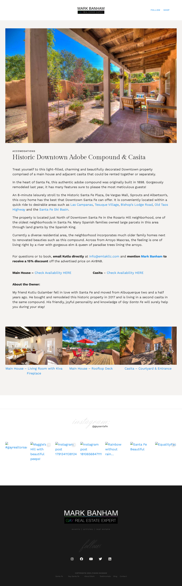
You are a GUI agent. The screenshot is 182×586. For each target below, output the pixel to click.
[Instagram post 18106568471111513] (91, 453)
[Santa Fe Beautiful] (141, 453)
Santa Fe (59, 576)
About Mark (89, 576)
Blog (115, 576)
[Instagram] (72, 559)
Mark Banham (151, 256)
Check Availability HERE (53, 273)
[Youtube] (91, 559)
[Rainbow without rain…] (116, 453)
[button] (8, 10)
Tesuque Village (107, 204)
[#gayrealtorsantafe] (16, 453)
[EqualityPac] (166, 453)
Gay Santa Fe (73, 576)
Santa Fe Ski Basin (53, 209)
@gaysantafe (100, 426)
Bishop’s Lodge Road (137, 204)
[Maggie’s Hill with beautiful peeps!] (41, 453)
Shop (167, 10)
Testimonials (105, 576)
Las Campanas (81, 204)
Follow (155, 10)
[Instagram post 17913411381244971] (66, 453)
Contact (123, 576)
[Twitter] (100, 559)
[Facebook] (81, 559)
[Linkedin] (109, 559)
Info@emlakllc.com (104, 256)
